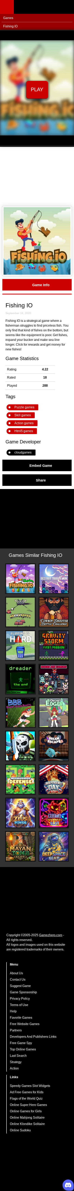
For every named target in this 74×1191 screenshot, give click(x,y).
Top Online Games (23, 1049)
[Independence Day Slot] (54, 779)
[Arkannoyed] (20, 612)
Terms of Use (19, 1005)
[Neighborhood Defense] (20, 779)
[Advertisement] (37, 176)
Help (13, 1011)
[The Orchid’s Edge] (54, 712)
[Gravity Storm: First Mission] (54, 645)
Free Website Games (24, 1024)
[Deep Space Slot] (54, 846)
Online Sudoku (20, 1130)
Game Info (41, 285)
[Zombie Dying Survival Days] (20, 746)
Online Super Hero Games (28, 1105)
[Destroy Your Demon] (54, 579)
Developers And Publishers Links (33, 1036)
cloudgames (23, 452)
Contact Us (17, 979)
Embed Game (40, 465)
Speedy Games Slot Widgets (30, 1085)
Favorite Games (21, 1017)
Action (14, 1068)
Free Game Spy (21, 1043)
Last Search (18, 1055)
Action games (24, 423)
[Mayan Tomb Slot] (20, 846)
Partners (16, 1030)
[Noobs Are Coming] (54, 679)
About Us (16, 973)
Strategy (16, 1062)
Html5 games (23, 431)
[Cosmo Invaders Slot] (54, 813)
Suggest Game (20, 986)
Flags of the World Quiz (26, 1098)
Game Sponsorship (23, 992)
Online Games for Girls (26, 1111)
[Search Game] (67, 8)
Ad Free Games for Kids (26, 1092)
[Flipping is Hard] (20, 645)
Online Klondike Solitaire (27, 1124)
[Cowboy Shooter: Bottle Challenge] (54, 612)
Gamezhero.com (50, 935)
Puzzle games (24, 407)
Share (41, 480)
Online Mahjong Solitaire (27, 1117)
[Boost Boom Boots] (20, 712)
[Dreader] (20, 679)
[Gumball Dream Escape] (54, 746)
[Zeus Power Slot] (20, 813)
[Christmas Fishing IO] (20, 579)
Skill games (22, 415)
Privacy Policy (20, 998)
